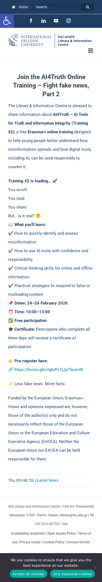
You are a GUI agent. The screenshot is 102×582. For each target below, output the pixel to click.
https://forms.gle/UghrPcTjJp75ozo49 (48, 369)
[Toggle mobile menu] (91, 50)
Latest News (47, 480)
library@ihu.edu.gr (73, 515)
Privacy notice (30, 542)
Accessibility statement (28, 533)
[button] (7, 21)
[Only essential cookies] (95, 567)
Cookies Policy (53, 542)
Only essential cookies (72, 574)
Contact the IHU (78, 542)
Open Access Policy (61, 533)
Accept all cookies (29, 574)
